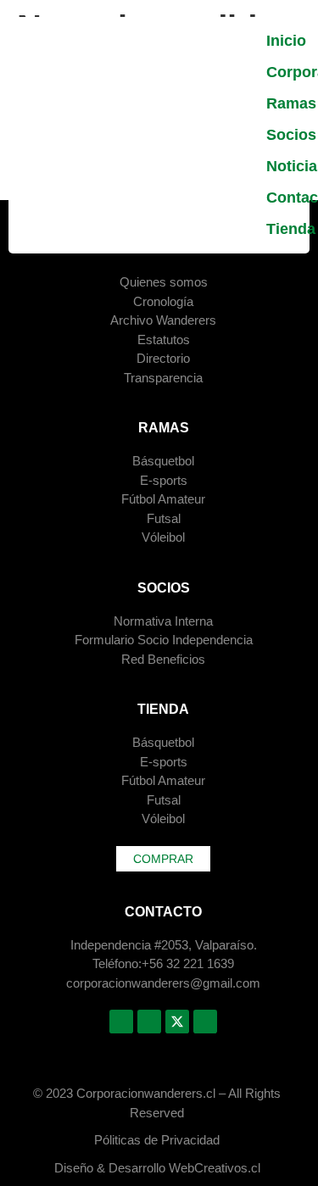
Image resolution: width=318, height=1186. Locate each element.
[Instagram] (149, 1021)
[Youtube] (205, 1021)
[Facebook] (121, 1021)
